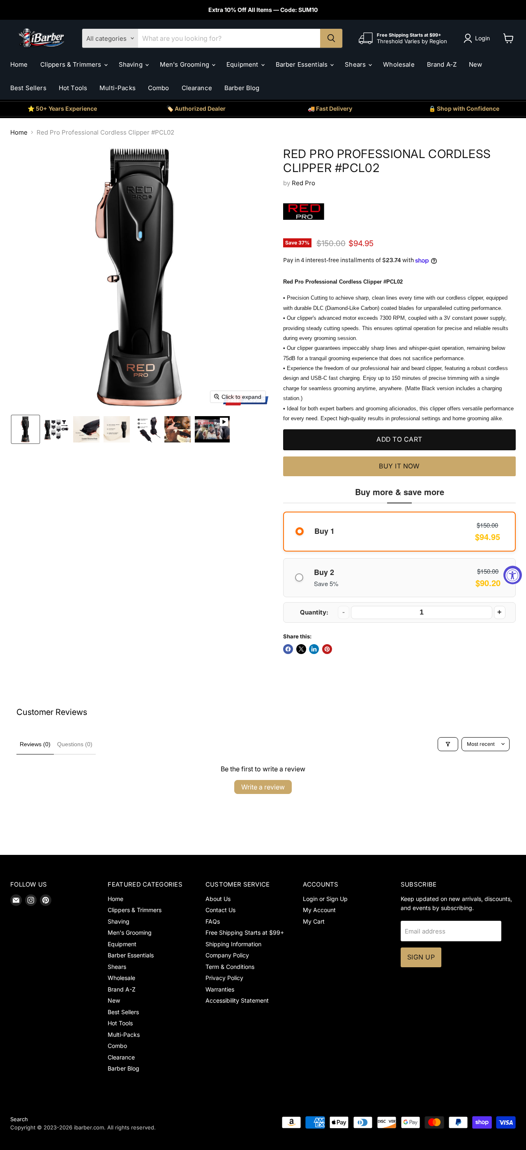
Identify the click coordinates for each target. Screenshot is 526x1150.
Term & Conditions (229, 966)
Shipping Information (233, 943)
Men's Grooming (185, 64)
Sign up (421, 957)
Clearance (197, 88)
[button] (478, 38)
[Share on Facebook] (288, 649)
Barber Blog (242, 88)
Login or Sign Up (325, 898)
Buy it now (399, 466)
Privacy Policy (224, 977)
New (475, 64)
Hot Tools (73, 88)
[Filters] (448, 744)
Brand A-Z (442, 64)
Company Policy (227, 955)
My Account (319, 909)
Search (19, 1119)
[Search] (331, 38)
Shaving (131, 64)
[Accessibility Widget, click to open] (512, 575)
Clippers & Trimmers (71, 64)
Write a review (263, 787)
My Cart (314, 921)
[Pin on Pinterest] (327, 649)
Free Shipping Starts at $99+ (244, 932)
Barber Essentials (303, 64)
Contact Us (220, 909)
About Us (218, 898)
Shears (356, 64)
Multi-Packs (117, 88)
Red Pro (303, 183)
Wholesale (398, 64)
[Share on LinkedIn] (314, 649)
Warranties (219, 989)
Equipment (243, 64)
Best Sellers (28, 88)
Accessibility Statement (237, 1000)
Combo (158, 88)
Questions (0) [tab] (74, 744)
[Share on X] (301, 649)
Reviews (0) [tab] (35, 744)
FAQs (212, 921)
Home (19, 64)
